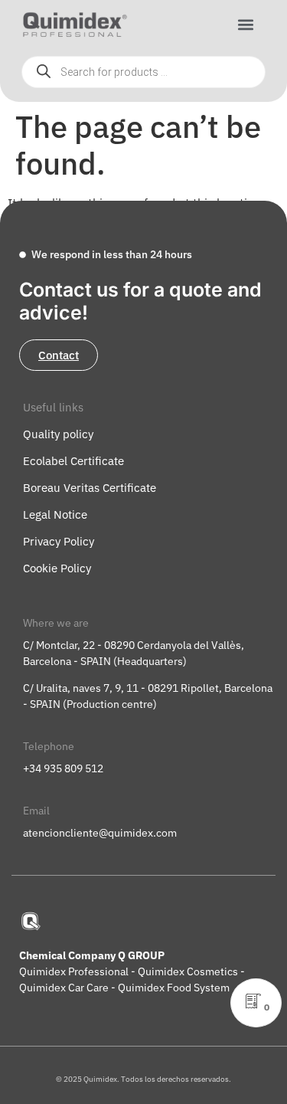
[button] (245, 25)
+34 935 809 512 (63, 768)
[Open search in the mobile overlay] (143, 72)
